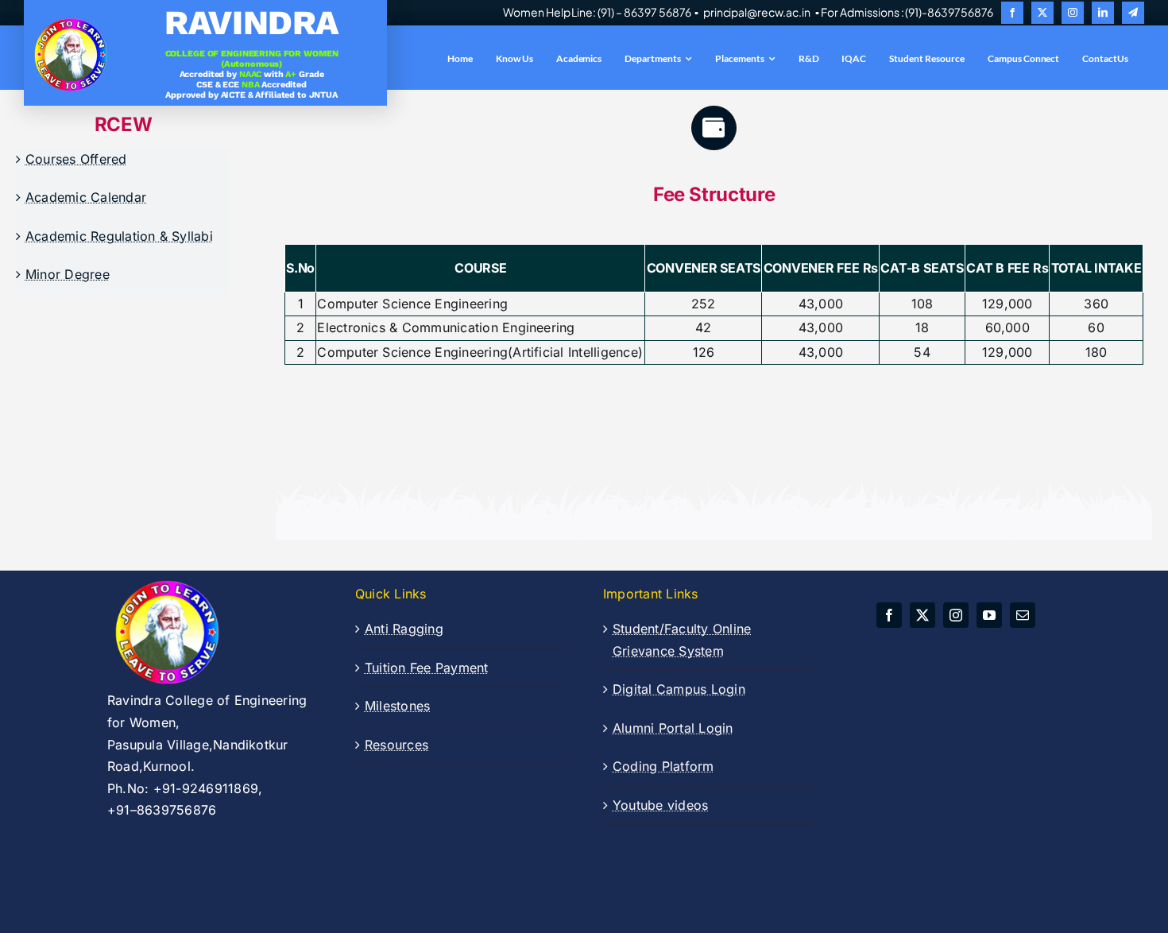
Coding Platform (663, 766)
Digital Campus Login (679, 689)
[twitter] (1042, 13)
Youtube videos (660, 805)
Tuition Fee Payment (427, 668)
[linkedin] (1103, 13)
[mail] (1022, 615)
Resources (396, 745)
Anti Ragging (404, 629)
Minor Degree (67, 274)
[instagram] (1073, 13)
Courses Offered (76, 159)
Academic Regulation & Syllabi (119, 236)
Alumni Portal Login (673, 728)
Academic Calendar (85, 197)
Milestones (397, 706)
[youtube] (989, 615)
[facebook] (1012, 13)
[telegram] (1133, 13)
